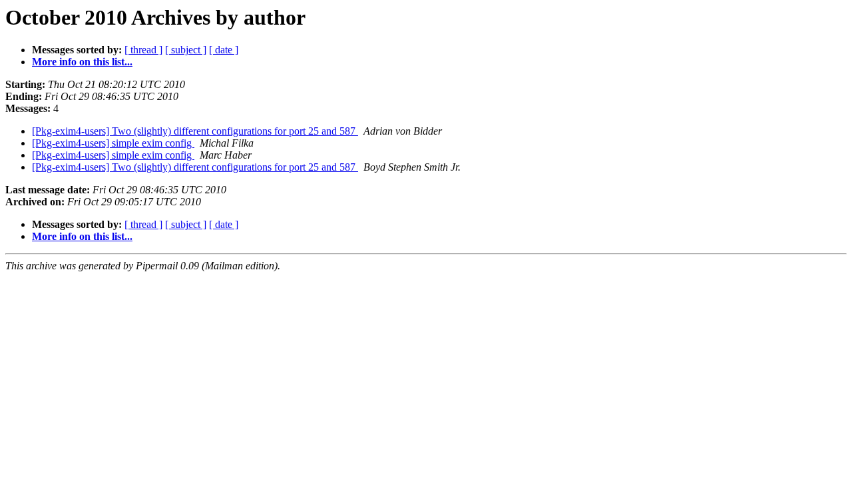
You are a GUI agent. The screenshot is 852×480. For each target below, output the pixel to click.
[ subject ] (185, 49)
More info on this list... (82, 61)
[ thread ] (143, 49)
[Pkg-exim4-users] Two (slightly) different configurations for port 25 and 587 (195, 131)
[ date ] (223, 49)
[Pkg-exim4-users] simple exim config (113, 143)
